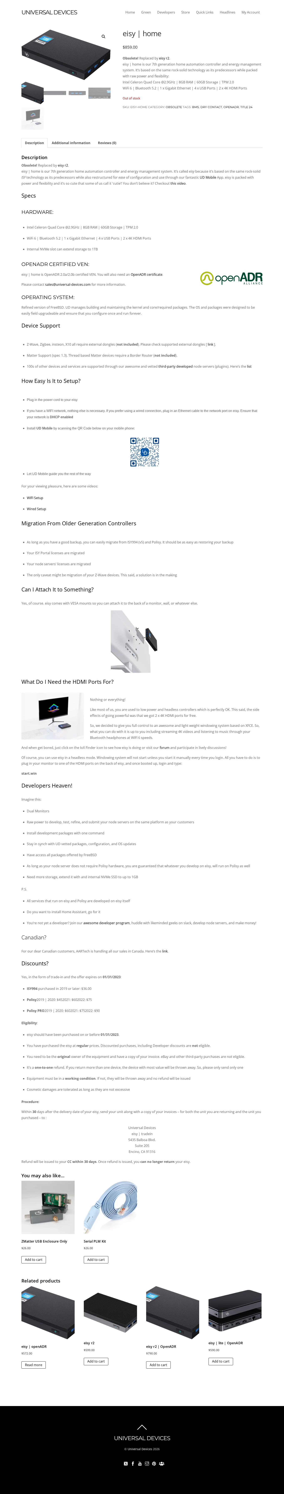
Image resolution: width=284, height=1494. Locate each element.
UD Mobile (208, 177)
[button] (103, 36)
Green (146, 12)
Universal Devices (140, 1449)
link (210, 344)
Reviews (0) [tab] (107, 143)
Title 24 (246, 107)
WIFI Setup (35, 498)
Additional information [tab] (71, 143)
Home (130, 12)
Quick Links (205, 12)
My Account (251, 12)
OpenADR (231, 107)
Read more (33, 1365)
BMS (195, 107)
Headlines (227, 12)
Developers (166, 12)
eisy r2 (164, 58)
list (249, 366)
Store (185, 12)
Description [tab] (34, 143)
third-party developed (176, 366)
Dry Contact (211, 107)
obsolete (174, 107)
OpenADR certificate (146, 274)
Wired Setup (36, 509)
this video (178, 183)
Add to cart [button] (33, 1259)
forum (164, 747)
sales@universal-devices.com (68, 284)
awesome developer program (106, 923)
